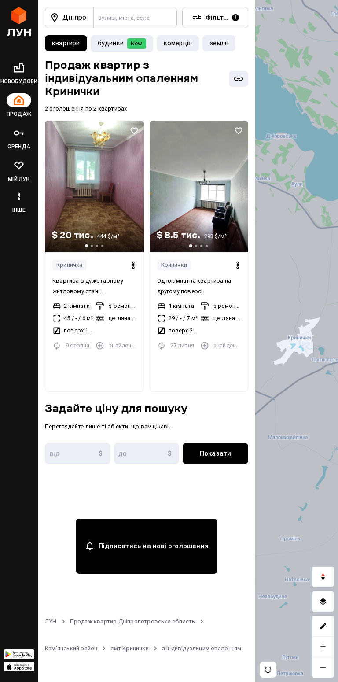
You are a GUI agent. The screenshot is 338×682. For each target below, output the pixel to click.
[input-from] (77, 453)
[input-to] (147, 453)
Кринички (69, 265)
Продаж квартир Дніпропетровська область (132, 621)
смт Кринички (129, 648)
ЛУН (51, 621)
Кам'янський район (71, 648)
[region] (296, 341)
